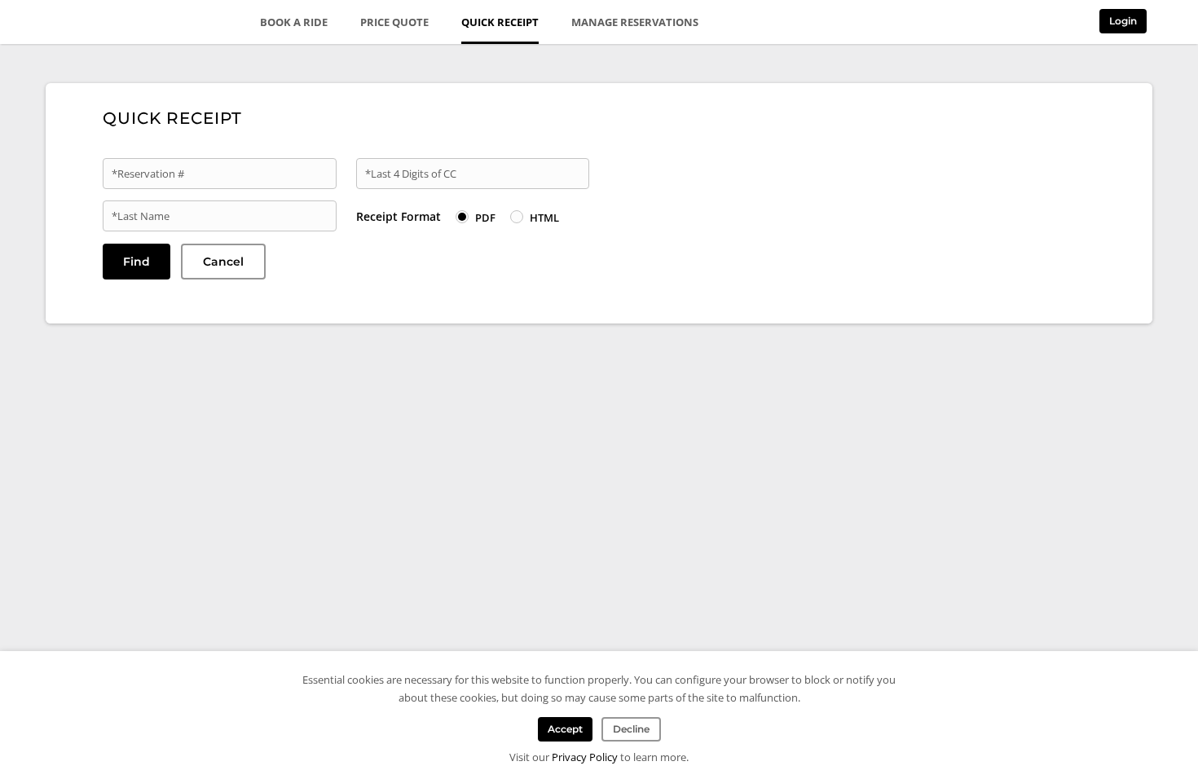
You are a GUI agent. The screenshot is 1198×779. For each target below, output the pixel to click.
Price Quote (394, 22)
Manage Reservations (634, 22)
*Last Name (141, 216)
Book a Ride (294, 22)
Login (1123, 21)
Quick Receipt (500, 22)
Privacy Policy (585, 757)
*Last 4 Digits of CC (410, 173)
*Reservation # (148, 173)
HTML (544, 217)
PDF (485, 217)
